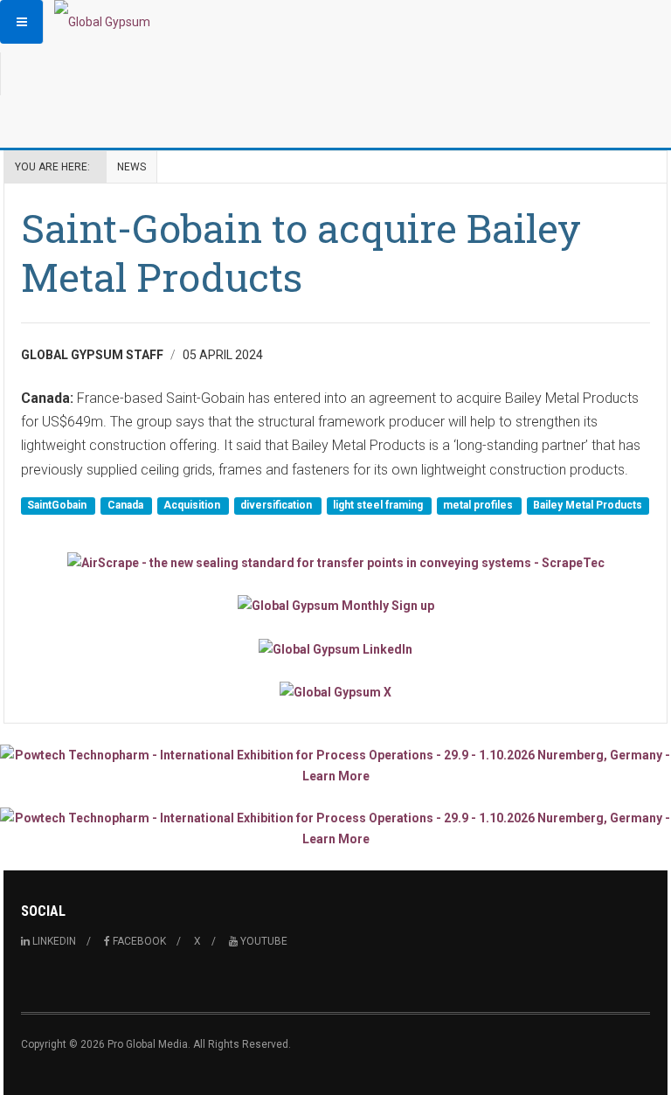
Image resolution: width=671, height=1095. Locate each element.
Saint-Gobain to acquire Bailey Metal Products (301, 252)
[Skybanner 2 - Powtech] (335, 828)
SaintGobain (58, 505)
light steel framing (379, 505)
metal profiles (479, 505)
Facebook (138, 941)
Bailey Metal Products (587, 505)
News (131, 167)
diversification (277, 505)
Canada (126, 505)
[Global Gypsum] (102, 22)
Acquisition (193, 505)
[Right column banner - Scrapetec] (335, 562)
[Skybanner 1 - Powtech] (335, 766)
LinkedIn (53, 941)
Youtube (262, 941)
